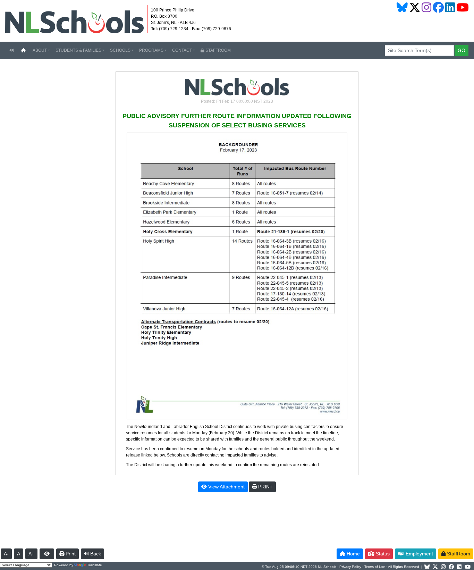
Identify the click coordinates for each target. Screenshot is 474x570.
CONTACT (182, 50)
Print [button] (70, 553)
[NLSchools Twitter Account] (414, 7)
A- (6, 553)
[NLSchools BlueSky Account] (402, 7)
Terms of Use (374, 567)
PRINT (265, 486)
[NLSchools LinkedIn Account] (450, 7)
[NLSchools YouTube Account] (462, 7)
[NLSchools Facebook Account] (438, 7)
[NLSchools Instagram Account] (426, 7)
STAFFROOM (217, 50)
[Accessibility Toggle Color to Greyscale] (47, 553)
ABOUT (40, 50)
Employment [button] (418, 553)
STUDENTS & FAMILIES (78, 50)
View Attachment (226, 486)
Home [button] (352, 553)
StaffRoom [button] (458, 553)
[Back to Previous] (11, 50)
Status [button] (382, 553)
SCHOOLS (120, 50)
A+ (31, 553)
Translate (94, 565)
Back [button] (95, 553)
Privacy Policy (350, 567)
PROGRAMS (151, 50)
